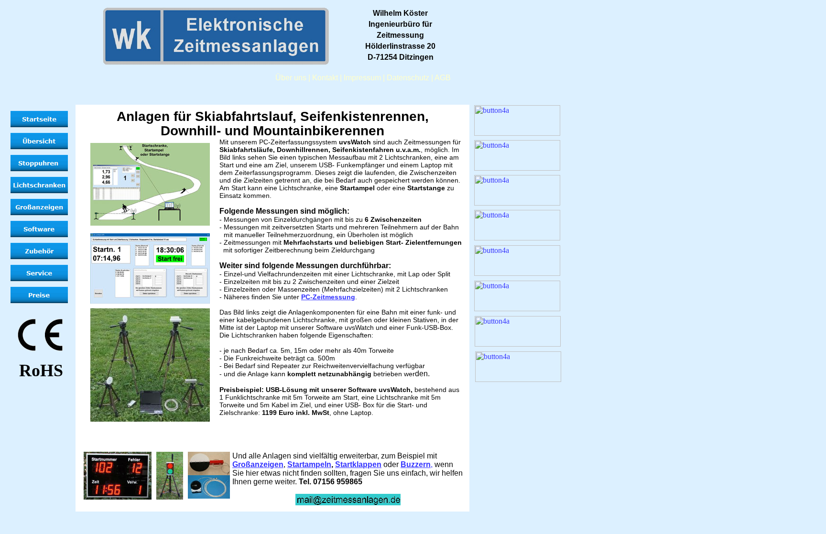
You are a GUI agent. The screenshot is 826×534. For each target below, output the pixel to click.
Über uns (290, 78)
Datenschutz (408, 78)
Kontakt (325, 78)
